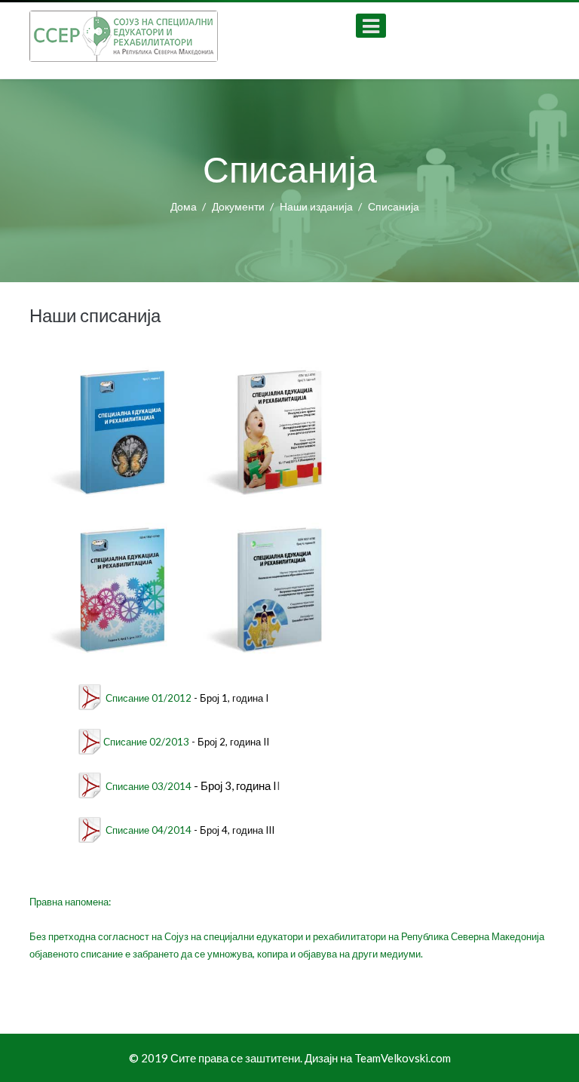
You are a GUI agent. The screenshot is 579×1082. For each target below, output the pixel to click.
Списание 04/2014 (148, 830)
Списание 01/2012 (148, 698)
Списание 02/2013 (146, 742)
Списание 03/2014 (148, 786)
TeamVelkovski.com (402, 1058)
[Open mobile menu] (371, 26)
